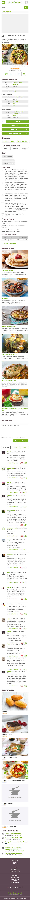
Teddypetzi (21, 845)
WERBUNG (15, 875)
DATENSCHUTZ (15, 870)
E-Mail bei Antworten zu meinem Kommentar (14, 438)
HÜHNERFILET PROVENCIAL (9, 381)
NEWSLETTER (15, 877)
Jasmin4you (10, 554)
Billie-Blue (9, 483)
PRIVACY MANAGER (15, 871)
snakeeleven (21, 855)
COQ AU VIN (5, 298)
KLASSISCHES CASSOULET (9, 326)
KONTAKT (15, 862)
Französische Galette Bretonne (9, 757)
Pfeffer (14, 106)
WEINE (15, 881)
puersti (8, 619)
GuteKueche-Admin (12, 528)
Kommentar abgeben (20, 441)
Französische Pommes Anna (9, 826)
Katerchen (9, 452)
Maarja (8, 540)
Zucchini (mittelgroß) (18, 97)
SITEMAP (15, 864)
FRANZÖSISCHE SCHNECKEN (9, 354)
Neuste (15, 447)
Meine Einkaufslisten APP (14, 133)
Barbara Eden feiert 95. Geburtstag (14, 838)
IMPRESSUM (15, 860)
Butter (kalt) (16, 84)
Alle (25, 447)
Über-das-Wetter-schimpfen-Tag (13, 853)
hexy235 (9, 587)
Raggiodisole (10, 468)
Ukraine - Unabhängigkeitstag (13, 833)
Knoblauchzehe (16, 115)
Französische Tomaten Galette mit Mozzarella (13, 780)
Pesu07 (9, 572)
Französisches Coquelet (8, 803)
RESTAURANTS (15, 882)
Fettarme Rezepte (22, 141)
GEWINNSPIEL (15, 879)
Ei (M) (14, 91)
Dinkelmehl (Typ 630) (18, 82)
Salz (14, 89)
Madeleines (4, 711)
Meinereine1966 (11, 510)
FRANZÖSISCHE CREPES (8, 270)
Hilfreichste (6, 447)
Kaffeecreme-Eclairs (7, 734)
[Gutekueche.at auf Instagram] (15, 887)
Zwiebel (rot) (16, 101)
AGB (15, 868)
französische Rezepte (8, 141)
